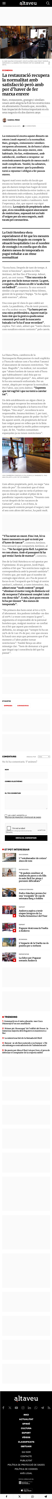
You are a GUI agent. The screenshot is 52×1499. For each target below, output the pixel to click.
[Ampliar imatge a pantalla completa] (46, 31)
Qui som (26, 1452)
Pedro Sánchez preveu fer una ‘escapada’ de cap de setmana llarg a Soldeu (32, 896)
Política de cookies (26, 1469)
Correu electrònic (13, 781)
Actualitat (26, 1419)
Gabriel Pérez (13, 120)
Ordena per (31, 757)
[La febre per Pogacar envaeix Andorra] (9, 957)
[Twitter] (19, 1496)
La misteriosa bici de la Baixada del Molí (23, 1038)
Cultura (26, 1428)
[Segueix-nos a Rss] (48, 1407)
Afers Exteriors (26, 889)
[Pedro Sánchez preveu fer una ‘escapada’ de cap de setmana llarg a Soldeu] (9, 892)
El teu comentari (13, 793)
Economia (7, 70)
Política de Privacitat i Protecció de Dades (23, 817)
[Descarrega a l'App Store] (26, 1490)
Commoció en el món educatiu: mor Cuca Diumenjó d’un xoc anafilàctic (22, 1022)
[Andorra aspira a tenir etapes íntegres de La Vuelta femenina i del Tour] (9, 910)
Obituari (26, 1446)
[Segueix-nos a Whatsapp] (35, 1407)
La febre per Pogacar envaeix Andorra (30, 959)
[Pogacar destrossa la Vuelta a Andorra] (9, 927)
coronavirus (23, 706)
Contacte (26, 1456)
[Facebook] (6, 1496)
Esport (22, 907)
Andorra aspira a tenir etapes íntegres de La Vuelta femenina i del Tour (33, 913)
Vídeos (26, 1437)
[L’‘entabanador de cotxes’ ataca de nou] (9, 857)
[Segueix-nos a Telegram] (42, 1407)
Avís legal (26, 1473)
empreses (8, 706)
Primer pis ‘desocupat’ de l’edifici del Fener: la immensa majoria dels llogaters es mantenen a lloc (25, 1030)
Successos (23, 854)
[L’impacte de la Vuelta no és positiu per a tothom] (9, 942)
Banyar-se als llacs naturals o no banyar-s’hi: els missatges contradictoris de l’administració (25, 1044)
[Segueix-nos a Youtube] (16, 1407)
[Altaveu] (28, 3)
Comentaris (30, 126)
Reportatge (24, 954)
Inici (26, 1415)
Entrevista (24, 869)
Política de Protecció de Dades (26, 1465)
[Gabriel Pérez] (4, 120)
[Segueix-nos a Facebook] (3, 1407)
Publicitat (26, 1461)
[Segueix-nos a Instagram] (22, 1407)
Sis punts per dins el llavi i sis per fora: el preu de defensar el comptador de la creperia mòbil (26, 1051)
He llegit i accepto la (23, 816)
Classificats (26, 1442)
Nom (7, 770)
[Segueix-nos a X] (9, 1407)
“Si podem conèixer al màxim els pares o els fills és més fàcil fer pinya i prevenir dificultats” (32, 877)
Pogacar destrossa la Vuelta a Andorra (33, 929)
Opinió (26, 1424)
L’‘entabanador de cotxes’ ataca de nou (33, 859)
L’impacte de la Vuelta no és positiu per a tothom (34, 944)
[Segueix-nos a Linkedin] (29, 1407)
